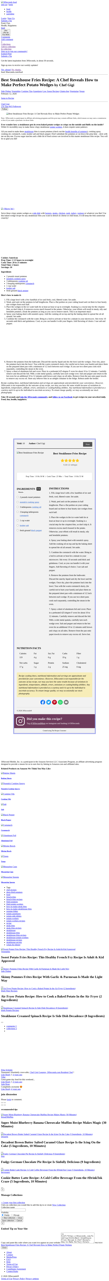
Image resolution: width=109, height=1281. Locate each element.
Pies (3, 1156)
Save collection (8, 1221)
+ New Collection (8, 1218)
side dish (36, 213)
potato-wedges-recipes (15, 921)
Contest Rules (12, 1271)
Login (3, 18)
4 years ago (17, 1075)
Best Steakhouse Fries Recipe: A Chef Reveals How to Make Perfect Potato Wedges (36, 1245)
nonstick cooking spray (16, 279)
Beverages (5, 1172)
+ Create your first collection (13, 1202)
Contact (9, 1255)
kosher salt (10, 288)
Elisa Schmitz (6, 1070)
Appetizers (37, 91)
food (8, 9)
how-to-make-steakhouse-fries (19, 909)
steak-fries (10, 926)
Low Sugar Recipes (51, 91)
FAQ (8, 1259)
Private (16, 1215)
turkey (73, 213)
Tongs (3, 861)
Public (7, 1215)
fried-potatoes (12, 902)
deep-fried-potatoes (14, 892)
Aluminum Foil (6, 841)
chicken (62, 213)
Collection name (8, 1207)
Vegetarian (74, 91)
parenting (10, 14)
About (9, 1252)
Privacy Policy (12, 1266)
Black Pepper (6, 820)
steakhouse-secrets (14, 942)
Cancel (19, 1221)
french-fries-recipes (14, 899)
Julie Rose (5, 1084)
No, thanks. (16, 70)
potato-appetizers (13, 914)
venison (80, 213)
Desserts (4, 1137)
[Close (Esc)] (2, 1102)
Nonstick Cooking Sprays (10, 789)
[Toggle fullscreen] (5, 1102)
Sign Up (11, 18)
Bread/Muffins (7, 1117)
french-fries (11, 897)
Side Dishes (6, 91)
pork (68, 213)
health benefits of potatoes (76, 131)
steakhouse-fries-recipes (16, 935)
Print (88, 444)
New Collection (59, 1205)
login (11, 4)
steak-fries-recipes (13, 928)
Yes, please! (6, 70)
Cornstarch (5, 830)
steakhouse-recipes (14, 940)
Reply (8, 1075)
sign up (4, 4)
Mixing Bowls (6, 851)
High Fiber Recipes (9, 991)
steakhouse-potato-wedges (17, 937)
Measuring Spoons (8, 882)
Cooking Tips (27, 91)
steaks (55, 213)
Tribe (3, 1077)
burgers (48, 213)
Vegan (82, 91)
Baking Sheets (6, 778)
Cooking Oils (6, 799)
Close (20, 1218)
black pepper (23, 291)
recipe (8, 923)
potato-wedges (12, 918)
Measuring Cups (7, 872)
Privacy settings (32, 1279)
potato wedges (56, 127)
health (8, 11)
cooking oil (23, 281)
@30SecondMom (37, 723)
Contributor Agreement (16, 1269)
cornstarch (30, 283)
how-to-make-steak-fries (16, 906)
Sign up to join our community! (14, 51)
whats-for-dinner (13, 945)
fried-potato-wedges (14, 904)
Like (3, 1075)
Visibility (5, 1212)
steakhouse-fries (13, 933)
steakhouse (29, 131)
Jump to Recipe (7, 98)
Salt (2, 809)
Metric (21, 492)
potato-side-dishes (13, 916)
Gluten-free (64, 91)
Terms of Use (12, 1264)
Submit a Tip (6, 21)
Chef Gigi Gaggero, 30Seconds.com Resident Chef (51, 1072)
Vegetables (16, 91)
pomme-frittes (12, 911)
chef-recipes (11, 890)
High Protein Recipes (10, 1010)
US (38, 489)
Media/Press (11, 1257)
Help (8, 1262)
